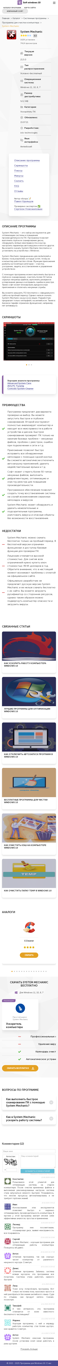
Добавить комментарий (37, 1171)
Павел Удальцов (23, 201)
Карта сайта (30, 8)
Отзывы (18, 191)
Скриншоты (21, 165)
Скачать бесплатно (18, 1068)
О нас (48, 1363)
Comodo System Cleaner (20, 388)
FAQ (16, 185)
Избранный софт (15, 11)
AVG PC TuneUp (15, 386)
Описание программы (27, 160)
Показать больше (29, 1349)
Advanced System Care (19, 383)
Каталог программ (12, 8)
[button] (26, 364)
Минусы (18, 175)
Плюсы (18, 170)
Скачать (19, 180)
